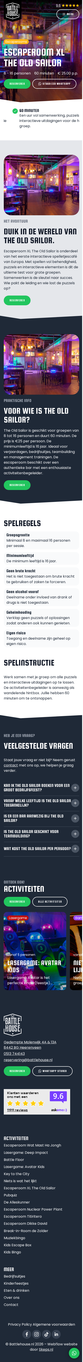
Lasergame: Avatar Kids (24, 1166)
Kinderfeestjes (16, 1283)
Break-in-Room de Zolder (26, 1230)
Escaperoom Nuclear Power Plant (33, 1209)
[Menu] (68, 14)
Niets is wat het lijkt (20, 1181)
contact (11, 765)
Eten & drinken (16, 1290)
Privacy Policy (20, 1324)
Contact (11, 1304)
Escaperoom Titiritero (23, 1216)
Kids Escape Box (17, 1245)
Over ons (11, 1297)
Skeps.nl (46, 1349)
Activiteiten (16, 1138)
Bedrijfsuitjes (14, 1276)
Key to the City (16, 1173)
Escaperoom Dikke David (25, 1223)
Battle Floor (14, 1159)
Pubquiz (10, 1195)
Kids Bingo (12, 1252)
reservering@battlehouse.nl (28, 1059)
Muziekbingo (14, 1237)
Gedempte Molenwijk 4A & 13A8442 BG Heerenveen (30, 1045)
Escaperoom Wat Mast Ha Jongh (32, 1145)
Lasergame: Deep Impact (26, 1152)
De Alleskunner (17, 1202)
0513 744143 (14, 1053)
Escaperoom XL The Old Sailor (30, 1188)
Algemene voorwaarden (54, 1324)
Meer (9, 1269)
